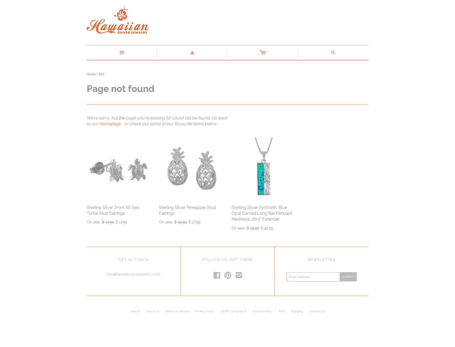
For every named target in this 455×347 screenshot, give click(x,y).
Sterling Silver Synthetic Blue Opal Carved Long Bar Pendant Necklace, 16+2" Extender (261, 213)
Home (91, 74)
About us (152, 311)
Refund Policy (263, 311)
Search (135, 311)
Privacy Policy (205, 311)
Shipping (297, 311)
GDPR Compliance (234, 311)
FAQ (282, 311)
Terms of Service (177, 311)
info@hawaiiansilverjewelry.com (133, 274)
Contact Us (317, 311)
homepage (110, 123)
